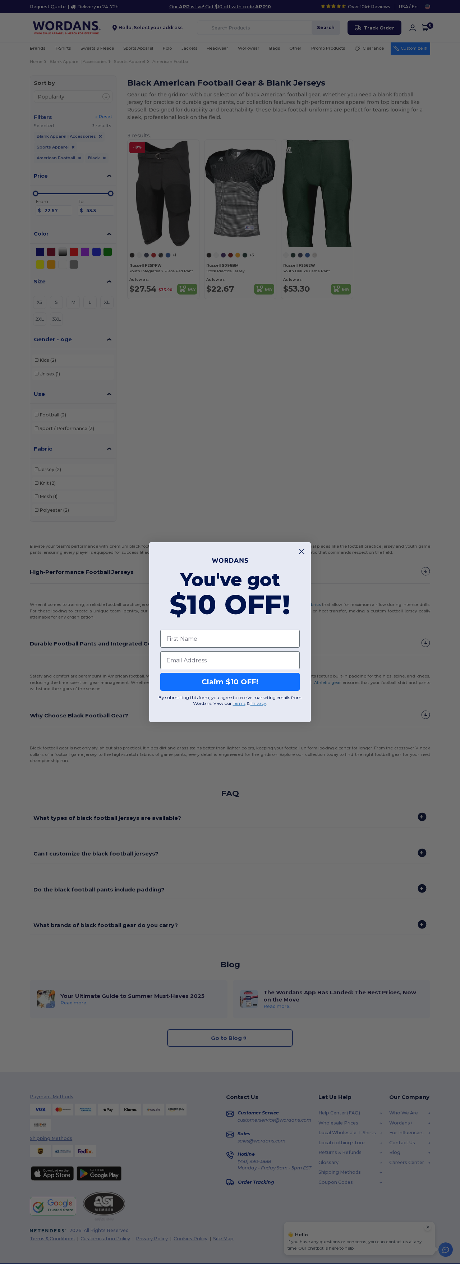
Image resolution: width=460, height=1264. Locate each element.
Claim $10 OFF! (230, 681)
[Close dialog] (301, 551)
